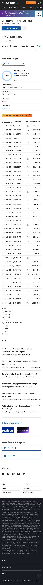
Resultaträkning (23, 51)
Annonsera (26, 488)
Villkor (3, 560)
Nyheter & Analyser (26, 46)
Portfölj (4, 488)
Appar (4, 484)
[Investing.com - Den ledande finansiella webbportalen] (11, 3)
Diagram (13, 46)
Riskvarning (5, 573)
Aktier (4, 8)
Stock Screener (13, 8)
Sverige (23, 8)
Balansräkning (35, 51)
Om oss (25, 484)
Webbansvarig (6, 492)
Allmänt (5, 46)
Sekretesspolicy (6, 567)
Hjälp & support (28, 492)
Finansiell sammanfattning (9, 51)
